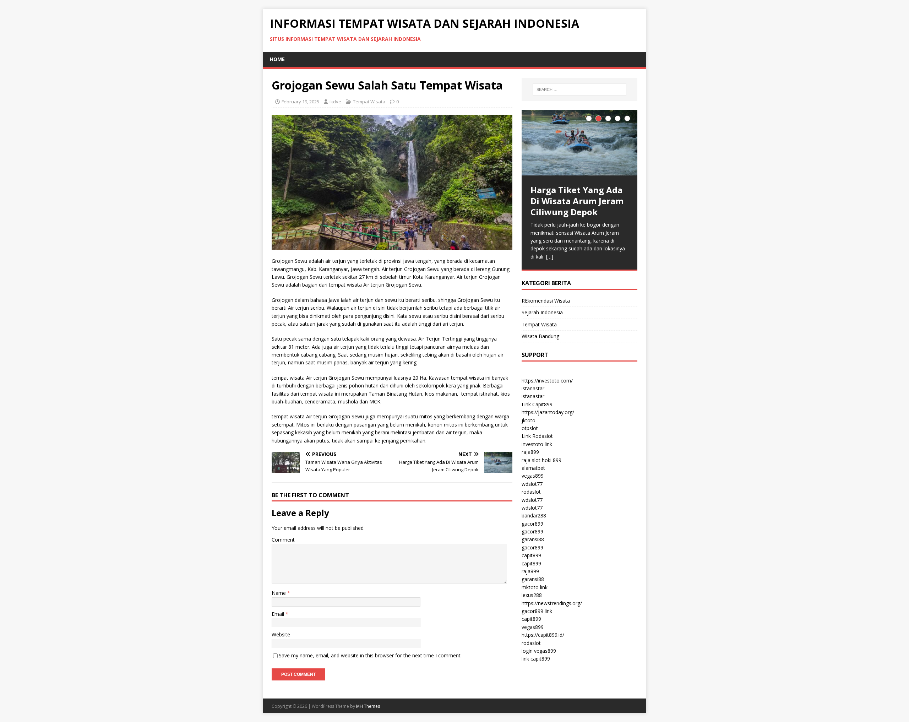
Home (277, 59)
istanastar (533, 388)
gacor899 (532, 523)
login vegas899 (539, 650)
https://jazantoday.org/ (548, 412)
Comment (283, 539)
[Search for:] (579, 89)
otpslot (530, 428)
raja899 (530, 452)
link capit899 (536, 658)
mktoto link (535, 587)
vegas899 (533, 475)
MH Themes (368, 706)
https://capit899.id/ (543, 634)
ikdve (335, 101)
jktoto (528, 420)
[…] (549, 256)
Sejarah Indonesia (542, 312)
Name (279, 593)
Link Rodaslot (537, 436)
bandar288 (534, 515)
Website (281, 634)
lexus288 (532, 595)
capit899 (531, 555)
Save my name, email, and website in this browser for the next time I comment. (370, 655)
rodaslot (531, 491)
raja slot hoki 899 (541, 460)
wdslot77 (532, 484)
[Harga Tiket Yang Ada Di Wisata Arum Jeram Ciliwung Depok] (579, 142)
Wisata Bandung (540, 336)
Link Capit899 (537, 404)
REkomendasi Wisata (546, 300)
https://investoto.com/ (547, 380)
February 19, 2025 (300, 101)
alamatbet (533, 468)
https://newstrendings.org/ (552, 603)
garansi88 (533, 539)
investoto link (537, 444)
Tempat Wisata (369, 101)
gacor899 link (537, 611)
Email (278, 613)
